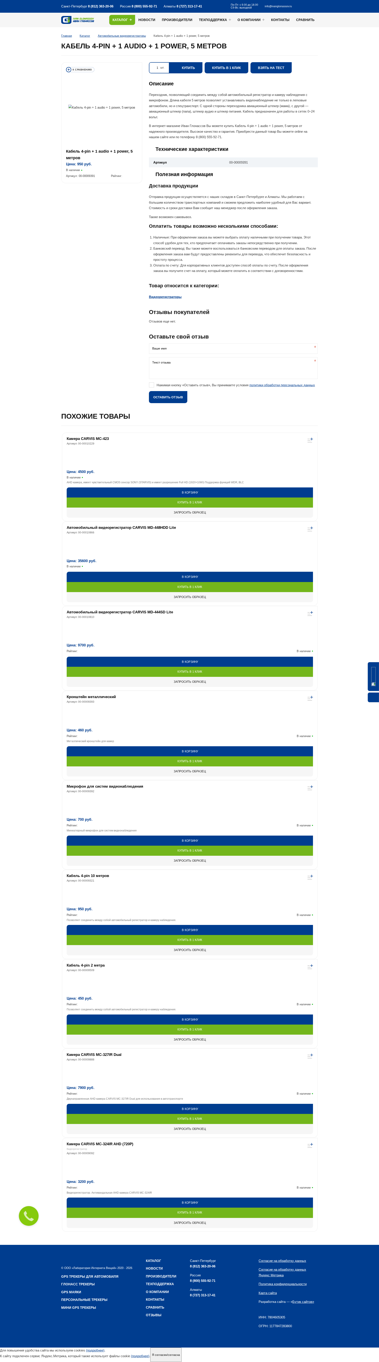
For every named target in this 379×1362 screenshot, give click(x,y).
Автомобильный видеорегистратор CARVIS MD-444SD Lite (120, 612)
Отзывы (153, 1315)
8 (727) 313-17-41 (189, 6)
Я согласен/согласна (166, 1355)
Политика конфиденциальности (283, 1284)
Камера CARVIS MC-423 (88, 439)
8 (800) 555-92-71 (144, 6)
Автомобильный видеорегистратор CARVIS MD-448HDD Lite (121, 528)
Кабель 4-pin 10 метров (88, 876)
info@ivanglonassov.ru (278, 6)
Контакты (280, 20)
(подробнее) (95, 1350)
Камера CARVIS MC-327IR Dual (94, 1055)
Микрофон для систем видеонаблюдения (105, 786)
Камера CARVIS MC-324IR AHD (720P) (100, 1144)
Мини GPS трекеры (78, 1307)
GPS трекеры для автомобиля (89, 1276)
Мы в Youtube (221, 6)
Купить (188, 68)
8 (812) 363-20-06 (100, 6)
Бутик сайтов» (303, 1302)
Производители (177, 20)
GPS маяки (71, 1292)
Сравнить (305, 20)
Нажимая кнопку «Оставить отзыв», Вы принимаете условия (236, 385)
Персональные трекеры (84, 1300)
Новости (146, 20)
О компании (249, 20)
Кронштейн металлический (91, 697)
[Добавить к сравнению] (80, 69)
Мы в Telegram (211, 6)
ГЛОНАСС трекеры (78, 1284)
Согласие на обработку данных (282, 1261)
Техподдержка (213, 20)
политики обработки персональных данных (282, 385)
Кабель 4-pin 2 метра (86, 965)
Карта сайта (268, 1293)
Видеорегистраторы (165, 297)
